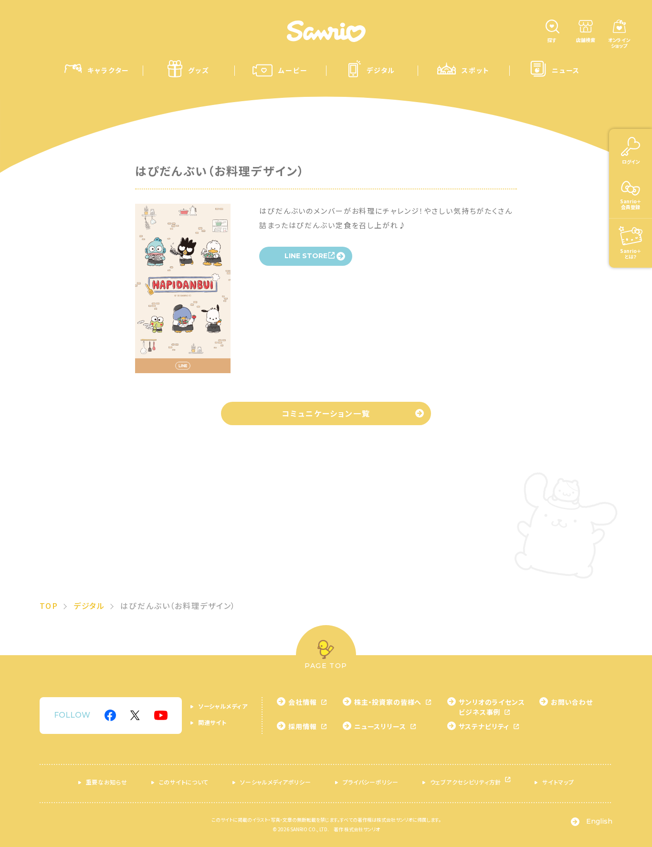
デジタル (89, 605)
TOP (49, 605)
